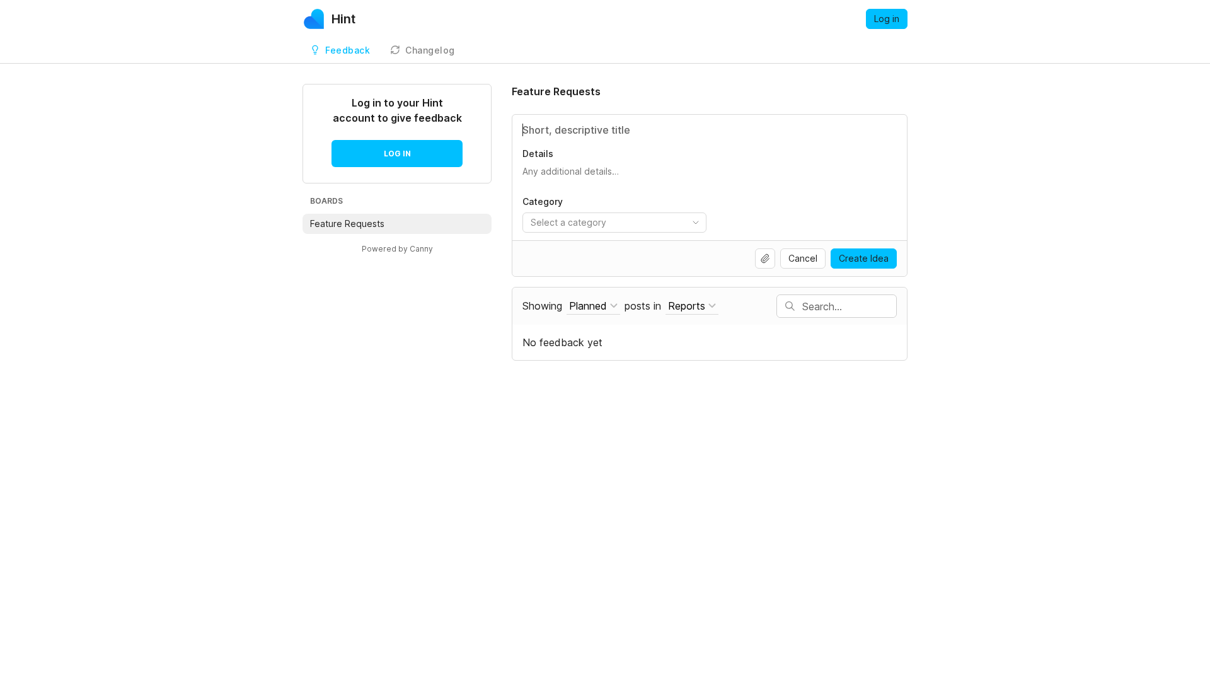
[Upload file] (765, 258)
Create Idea (864, 258)
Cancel (802, 258)
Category (542, 201)
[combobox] (614, 222)
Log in (886, 18)
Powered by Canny (397, 248)
